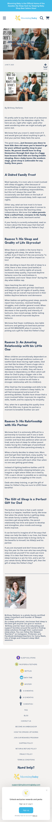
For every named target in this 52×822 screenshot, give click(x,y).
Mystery (28, 684)
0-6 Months (28, 690)
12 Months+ (28, 704)
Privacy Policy (26, 754)
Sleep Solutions (28, 657)
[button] (4, 18)
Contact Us (26, 721)
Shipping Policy (26, 743)
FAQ (26, 710)
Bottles (28, 671)
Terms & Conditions (26, 759)
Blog (26, 715)
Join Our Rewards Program (26, 737)
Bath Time (28, 677)
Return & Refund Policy (26, 748)
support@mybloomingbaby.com (26, 784)
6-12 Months (28, 697)
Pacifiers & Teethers (28, 664)
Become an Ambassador (26, 726)
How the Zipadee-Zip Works (26, 732)
